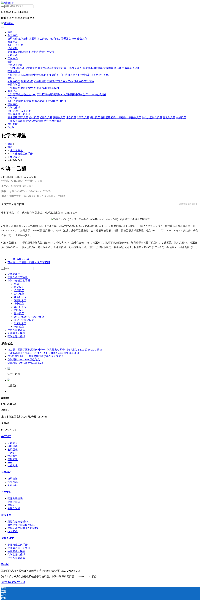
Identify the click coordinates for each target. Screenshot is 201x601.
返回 (10, 143)
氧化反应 (19, 287)
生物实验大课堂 (16, 330)
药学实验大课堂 (16, 336)
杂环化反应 (20, 307)
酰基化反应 (20, 300)
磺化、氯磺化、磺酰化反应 (29, 316)
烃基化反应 (20, 297)
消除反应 (19, 310)
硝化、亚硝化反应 (24, 320)
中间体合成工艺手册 (21, 153)
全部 (10, 45)
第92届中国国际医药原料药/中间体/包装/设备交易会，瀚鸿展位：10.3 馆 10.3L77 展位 (55, 349)
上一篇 (18, 259)
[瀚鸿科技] (100, 3)
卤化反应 (15, 157)
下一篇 (29, 262)
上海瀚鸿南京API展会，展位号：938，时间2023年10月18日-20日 (43, 353)
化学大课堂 (16, 150)
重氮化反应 (20, 323)
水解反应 (19, 326)
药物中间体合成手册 (188, 204)
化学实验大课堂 (16, 333)
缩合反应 (19, 303)
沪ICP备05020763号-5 (13, 582)
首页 (10, 32)
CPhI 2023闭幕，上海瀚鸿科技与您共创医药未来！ (36, 356)
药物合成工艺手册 (18, 277)
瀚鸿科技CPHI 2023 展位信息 (24, 359)
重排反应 (19, 313)
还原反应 (19, 290)
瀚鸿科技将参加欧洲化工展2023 (25, 362)
